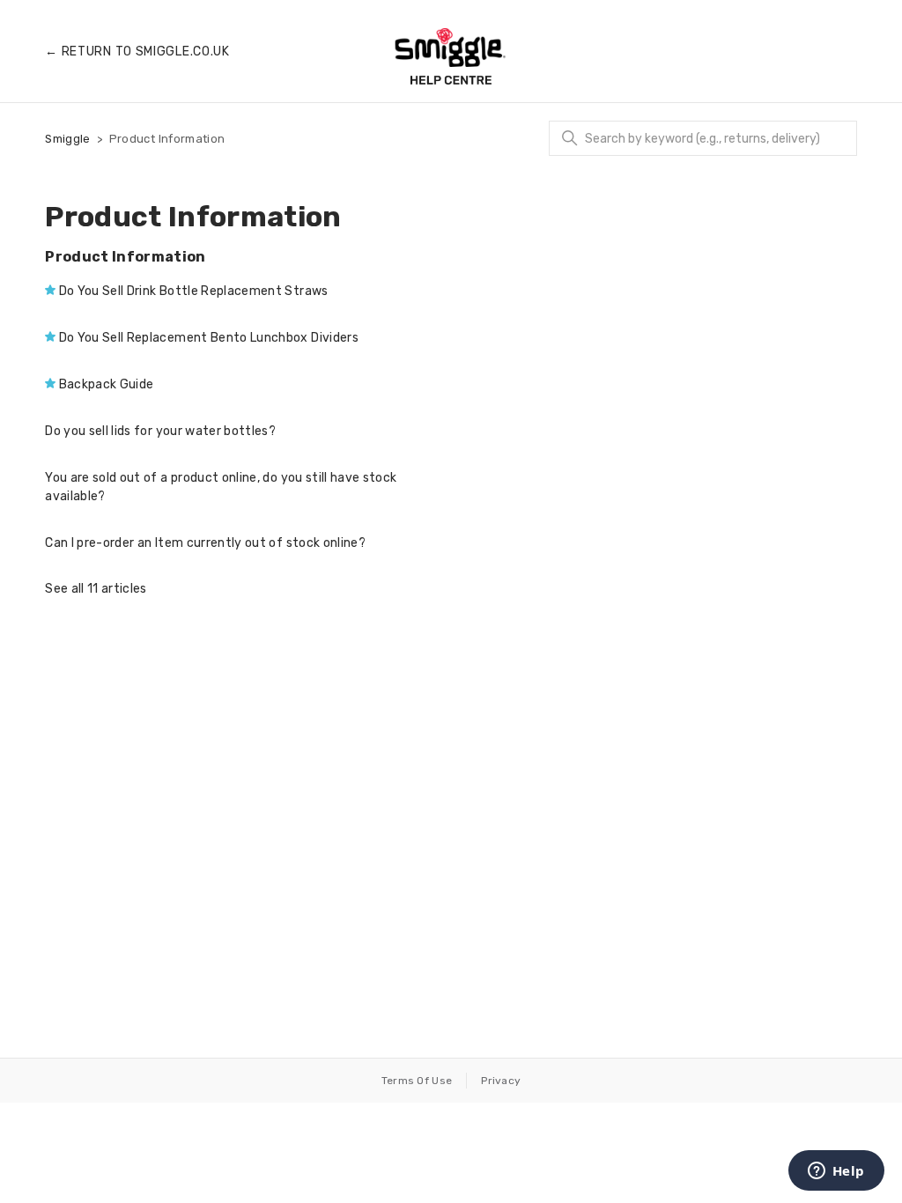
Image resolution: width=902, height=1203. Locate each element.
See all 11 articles (96, 588)
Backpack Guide (106, 384)
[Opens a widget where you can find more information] (835, 1172)
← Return (137, 51)
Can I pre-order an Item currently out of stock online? (205, 542)
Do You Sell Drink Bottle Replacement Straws (194, 291)
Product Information (125, 256)
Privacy (501, 1080)
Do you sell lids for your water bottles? (160, 431)
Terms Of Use (417, 1080)
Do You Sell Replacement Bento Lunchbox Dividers (209, 337)
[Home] (451, 56)
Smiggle (67, 138)
